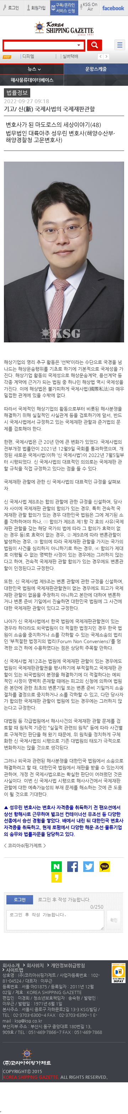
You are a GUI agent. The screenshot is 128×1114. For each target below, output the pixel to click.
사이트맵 (14, 970)
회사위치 (35, 965)
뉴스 (32, 69)
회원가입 (38, 8)
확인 (113, 920)
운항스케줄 (96, 69)
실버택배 (70, 56)
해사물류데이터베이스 (32, 80)
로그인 (13, 8)
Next (106, 56)
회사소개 (11, 965)
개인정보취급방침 (68, 965)
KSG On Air (90, 6)
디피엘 (28, 56)
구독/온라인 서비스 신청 (65, 8)
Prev (100, 56)
